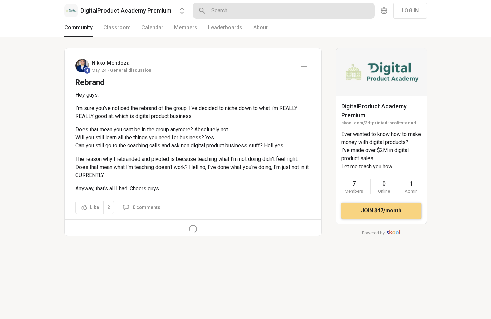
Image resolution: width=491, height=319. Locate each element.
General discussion (130, 70)
